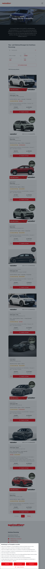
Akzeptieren (31, 564)
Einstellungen (19, 564)
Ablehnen (7, 564)
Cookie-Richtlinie (20, 567)
